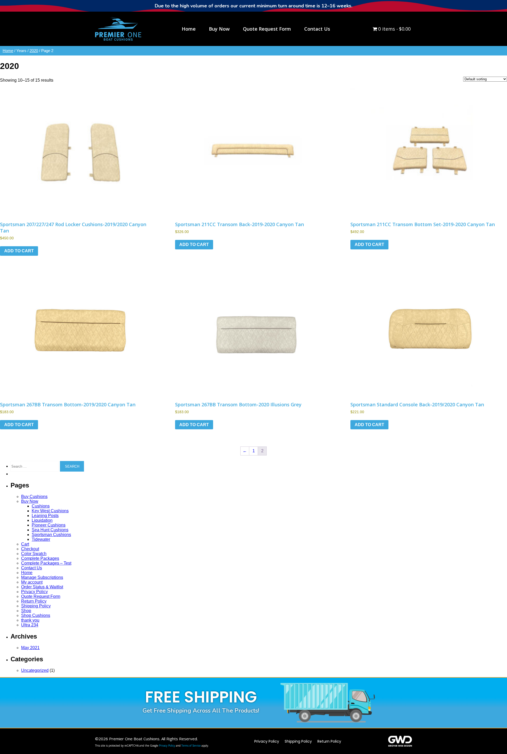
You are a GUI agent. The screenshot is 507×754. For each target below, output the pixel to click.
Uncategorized (35, 670)
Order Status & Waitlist (42, 587)
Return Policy (33, 601)
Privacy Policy (34, 591)
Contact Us (31, 568)
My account (32, 582)
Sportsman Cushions (51, 534)
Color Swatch (33, 553)
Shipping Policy (36, 606)
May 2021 (30, 647)
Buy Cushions (34, 496)
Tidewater (41, 539)
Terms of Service (191, 745)
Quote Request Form (40, 596)
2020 (34, 51)
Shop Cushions (35, 615)
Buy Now (29, 501)
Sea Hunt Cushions (50, 530)
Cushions (41, 506)
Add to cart (19, 251)
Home (8, 51)
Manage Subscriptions (42, 577)
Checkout (30, 549)
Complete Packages (40, 558)
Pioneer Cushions (48, 525)
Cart (25, 544)
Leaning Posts (45, 515)
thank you (30, 620)
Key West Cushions (50, 511)
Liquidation (42, 520)
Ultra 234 (29, 625)
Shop (26, 610)
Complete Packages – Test (46, 563)
